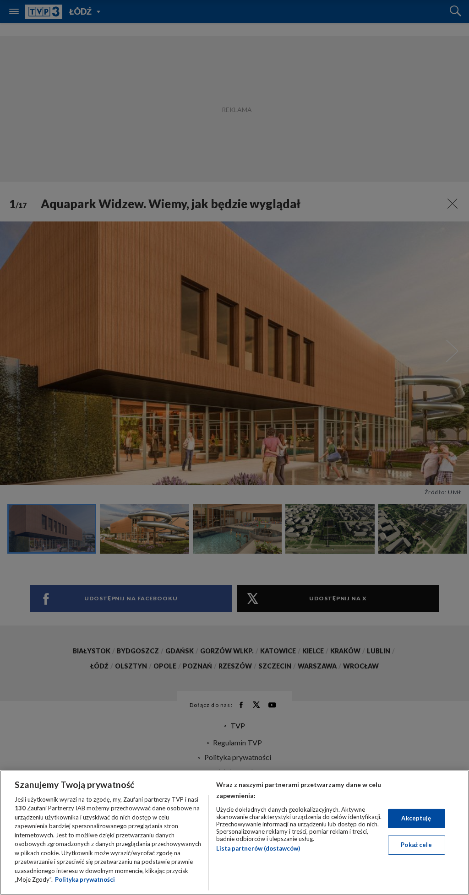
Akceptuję (416, 818)
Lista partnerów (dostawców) (258, 848)
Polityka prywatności (85, 879)
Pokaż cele (416, 844)
